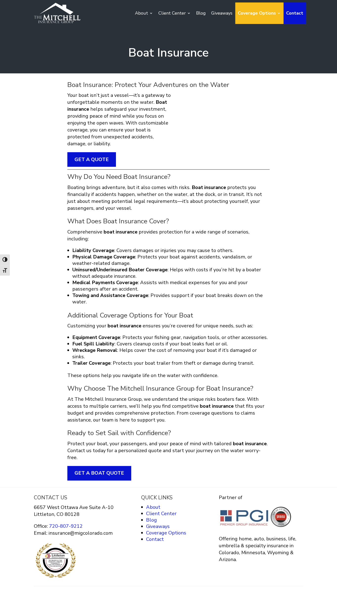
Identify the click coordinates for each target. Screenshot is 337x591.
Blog (201, 13)
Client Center (172, 13)
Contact (294, 13)
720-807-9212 (65, 526)
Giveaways (221, 13)
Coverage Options (257, 13)
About (141, 13)
